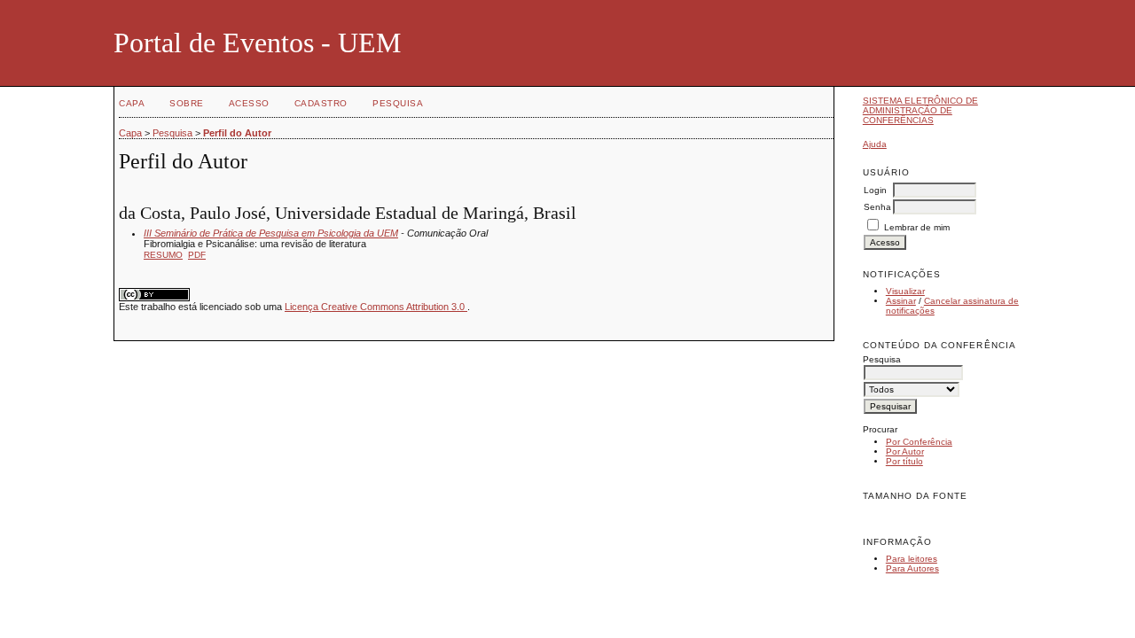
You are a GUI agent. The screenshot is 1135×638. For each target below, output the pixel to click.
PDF (197, 255)
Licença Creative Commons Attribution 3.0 (376, 306)
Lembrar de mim (917, 227)
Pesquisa (397, 103)
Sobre (186, 103)
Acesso (249, 103)
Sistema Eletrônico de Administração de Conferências (920, 110)
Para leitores (911, 559)
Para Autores (912, 568)
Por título (904, 461)
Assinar (901, 301)
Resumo (163, 255)
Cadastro (321, 103)
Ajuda (875, 144)
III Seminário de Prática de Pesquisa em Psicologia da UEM (271, 233)
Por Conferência (919, 442)
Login (875, 190)
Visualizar (905, 291)
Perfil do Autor (237, 133)
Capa (132, 103)
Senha (877, 207)
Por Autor (905, 451)
